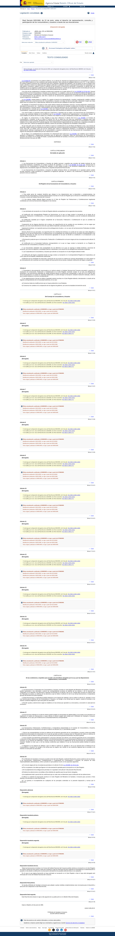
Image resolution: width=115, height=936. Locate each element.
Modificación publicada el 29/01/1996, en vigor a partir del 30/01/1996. (40, 344)
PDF (80, 42)
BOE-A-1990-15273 (39, 37)
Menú (81, 6)
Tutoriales (82, 927)
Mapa (39, 927)
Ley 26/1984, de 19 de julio (82, 91)
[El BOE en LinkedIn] (61, 930)
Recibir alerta (88, 53)
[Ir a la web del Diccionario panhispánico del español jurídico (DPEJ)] (47, 48)
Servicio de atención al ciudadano (75, 923)
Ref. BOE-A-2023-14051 (30, 70)
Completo (24, 53)
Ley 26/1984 (27, 99)
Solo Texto (32, 53)
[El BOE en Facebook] (57, 930)
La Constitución (26, 80)
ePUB (90, 42)
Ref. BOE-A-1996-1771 (68, 333)
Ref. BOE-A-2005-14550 (74, 300)
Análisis (44, 53)
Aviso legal (44, 927)
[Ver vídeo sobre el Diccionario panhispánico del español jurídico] (43, 48)
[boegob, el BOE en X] (53, 930)
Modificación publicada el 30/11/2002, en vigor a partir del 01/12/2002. (40, 311)
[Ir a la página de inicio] (64, 3)
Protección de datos (59, 927)
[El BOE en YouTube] (65, 930)
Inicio (28, 8)
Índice (38, 53)
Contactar (22, 927)
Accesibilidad (51, 927)
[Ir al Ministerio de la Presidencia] (32, 3)
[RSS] (49, 930)
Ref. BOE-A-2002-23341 (69, 302)
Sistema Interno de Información (72, 927)
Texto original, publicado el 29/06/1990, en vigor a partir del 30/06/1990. (40, 313)
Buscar (32, 8)
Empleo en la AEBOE (90, 927)
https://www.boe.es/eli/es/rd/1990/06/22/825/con (47, 38)
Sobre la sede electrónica (31, 927)
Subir (92, 75)
